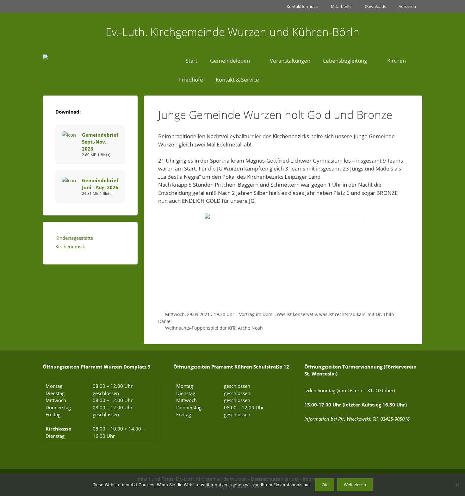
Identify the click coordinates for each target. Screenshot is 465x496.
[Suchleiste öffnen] (282, 79)
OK (324, 484)
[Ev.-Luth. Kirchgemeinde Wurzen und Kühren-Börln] (108, 60)
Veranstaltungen (290, 60)
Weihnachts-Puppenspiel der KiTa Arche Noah (214, 328)
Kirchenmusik (70, 246)
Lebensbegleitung (345, 60)
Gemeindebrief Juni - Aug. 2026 (100, 183)
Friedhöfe (191, 79)
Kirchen (396, 60)
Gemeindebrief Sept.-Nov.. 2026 (100, 142)
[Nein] (457, 484)
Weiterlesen (355, 484)
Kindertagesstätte (74, 238)
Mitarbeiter (341, 6)
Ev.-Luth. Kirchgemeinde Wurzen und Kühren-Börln (232, 31)
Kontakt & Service (237, 79)
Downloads (375, 6)
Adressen (407, 6)
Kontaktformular (302, 6)
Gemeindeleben (230, 60)
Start (191, 60)
